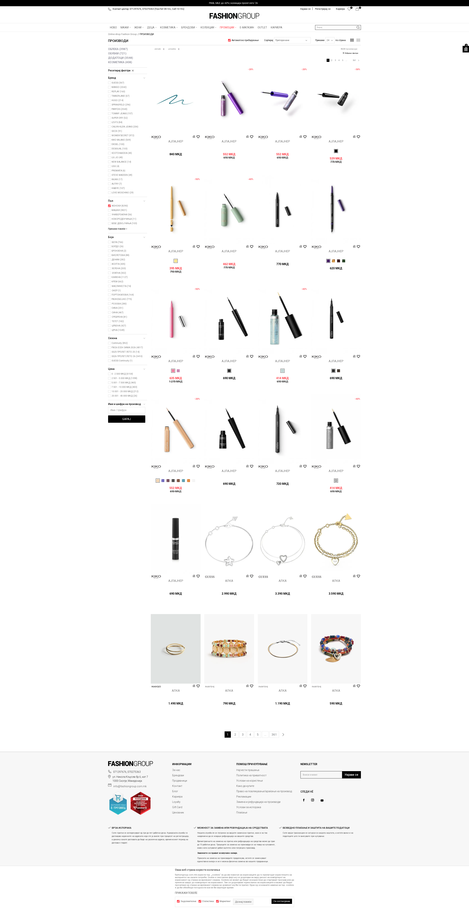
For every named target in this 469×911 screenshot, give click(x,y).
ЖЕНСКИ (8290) (120, 205)
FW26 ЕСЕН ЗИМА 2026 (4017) (127, 347)
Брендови (178, 775)
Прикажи (319, 40)
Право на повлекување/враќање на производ (264, 791)
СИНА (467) (117, 312)
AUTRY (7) (117, 184)
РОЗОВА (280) (119, 303)
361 (354, 60)
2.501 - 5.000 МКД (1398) (124, 378)
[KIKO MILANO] (156, 137)
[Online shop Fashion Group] (234, 16)
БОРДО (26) (117, 246)
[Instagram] (312, 800)
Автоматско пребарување (245, 40)
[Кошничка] (358, 10)
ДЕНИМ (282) (118, 259)
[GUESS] (209, 576)
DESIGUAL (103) (120, 148)
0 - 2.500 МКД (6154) (122, 374)
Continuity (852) (120, 343)
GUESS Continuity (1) (122, 360)
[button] (338, 27)
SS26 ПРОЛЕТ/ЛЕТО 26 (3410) (127, 356)
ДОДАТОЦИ (120, 58)
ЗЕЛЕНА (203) (119, 268)
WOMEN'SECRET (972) (123, 135)
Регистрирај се (322, 9)
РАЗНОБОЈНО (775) (122, 299)
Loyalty (176, 801)
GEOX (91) (117, 131)
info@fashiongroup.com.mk (130, 786)
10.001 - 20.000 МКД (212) (125, 391)
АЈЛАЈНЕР (175, 141)
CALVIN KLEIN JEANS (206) (125, 126)
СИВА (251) (117, 308)
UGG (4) (115, 166)
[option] (234, 3)
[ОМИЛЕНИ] (349, 10)
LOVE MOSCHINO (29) (123, 192)
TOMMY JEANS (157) (122, 113)
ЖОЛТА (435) (118, 264)
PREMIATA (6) (118, 170)
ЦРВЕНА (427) (119, 325)
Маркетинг (225, 901)
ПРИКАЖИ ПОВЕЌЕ (186, 892)
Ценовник (178, 812)
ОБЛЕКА (118, 49)
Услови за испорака (248, 807)
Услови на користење (249, 780)
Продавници (179, 780)
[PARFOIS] (209, 686)
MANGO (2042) (119, 87)
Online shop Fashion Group (122, 34)
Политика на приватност (251, 775)
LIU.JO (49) (117, 157)
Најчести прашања (247, 770)
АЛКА (229, 581)
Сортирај (268, 40)
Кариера (177, 796)
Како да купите (245, 785)
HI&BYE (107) (118, 188)
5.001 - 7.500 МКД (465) (124, 382)
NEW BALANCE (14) (121, 162)
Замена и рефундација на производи (258, 801)
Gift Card (177, 807)
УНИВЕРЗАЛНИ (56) (122, 214)
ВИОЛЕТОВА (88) (120, 255)
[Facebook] (303, 800)
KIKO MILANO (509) (121, 140)
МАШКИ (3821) (119, 210)
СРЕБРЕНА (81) (119, 317)
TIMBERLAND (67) (121, 96)
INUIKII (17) (117, 179)
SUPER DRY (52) (120, 118)
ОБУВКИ (117, 53)
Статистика (208, 901)
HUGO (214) (117, 100)
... (346, 60)
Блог (175, 791)
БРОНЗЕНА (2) (119, 251)
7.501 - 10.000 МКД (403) (124, 387)
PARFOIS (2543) (119, 109)
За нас (176, 770)
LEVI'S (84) (117, 122)
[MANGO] (156, 686)
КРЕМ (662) (117, 281)
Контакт (177, 785)
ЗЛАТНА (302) (119, 273)
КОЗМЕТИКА (120, 62)
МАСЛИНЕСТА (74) (121, 286)
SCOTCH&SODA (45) (122, 153)
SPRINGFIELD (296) (121, 104)
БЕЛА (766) (117, 242)
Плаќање (241, 812)
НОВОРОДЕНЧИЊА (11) (124, 219)
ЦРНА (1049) (118, 330)
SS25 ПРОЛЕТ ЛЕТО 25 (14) (126, 352)
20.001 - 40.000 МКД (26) (124, 396)
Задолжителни (188, 901)
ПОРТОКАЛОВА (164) (123, 294)
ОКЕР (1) (116, 290)
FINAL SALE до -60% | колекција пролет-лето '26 (233, 3)
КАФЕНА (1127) (120, 277)
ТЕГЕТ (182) (118, 321)
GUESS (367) (118, 82)
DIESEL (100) (118, 144)
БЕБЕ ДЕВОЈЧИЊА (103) (124, 223)
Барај (127, 419)
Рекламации (243, 796)
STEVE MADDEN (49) (122, 175)
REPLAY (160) (118, 91)
